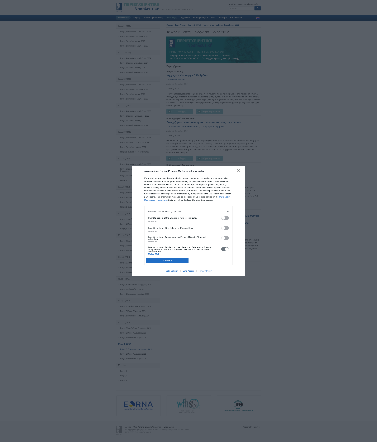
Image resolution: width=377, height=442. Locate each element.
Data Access (188, 271)
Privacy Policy (205, 271)
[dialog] (188, 221)
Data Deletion (172, 271)
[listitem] (188, 211)
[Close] (239, 171)
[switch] (225, 218)
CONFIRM (167, 260)
